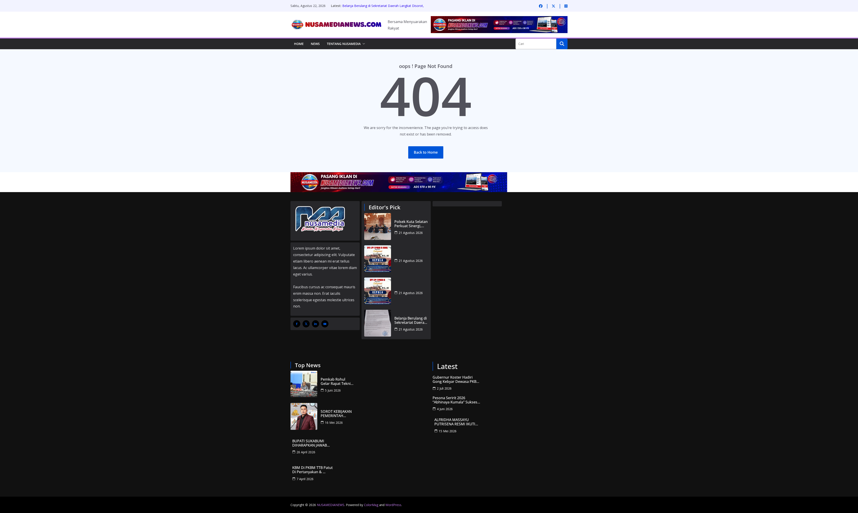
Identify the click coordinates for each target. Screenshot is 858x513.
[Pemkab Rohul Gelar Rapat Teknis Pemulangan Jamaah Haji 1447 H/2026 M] (303, 384)
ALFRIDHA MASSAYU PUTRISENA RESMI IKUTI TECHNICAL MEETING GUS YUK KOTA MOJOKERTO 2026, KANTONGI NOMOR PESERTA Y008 (456, 422)
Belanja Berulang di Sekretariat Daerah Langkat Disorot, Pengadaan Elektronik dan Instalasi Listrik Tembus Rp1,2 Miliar (410, 320)
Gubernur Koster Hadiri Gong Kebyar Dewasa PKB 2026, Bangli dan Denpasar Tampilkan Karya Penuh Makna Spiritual (455, 379)
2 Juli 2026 (444, 388)
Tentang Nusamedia (344, 44)
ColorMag (371, 505)
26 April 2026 (306, 452)
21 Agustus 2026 (411, 233)
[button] (363, 44)
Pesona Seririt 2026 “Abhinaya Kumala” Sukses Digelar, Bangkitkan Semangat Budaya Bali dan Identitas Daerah (455, 400)
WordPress (393, 505)
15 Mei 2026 (447, 431)
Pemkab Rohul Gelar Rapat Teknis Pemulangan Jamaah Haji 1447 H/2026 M (336, 381)
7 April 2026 (305, 479)
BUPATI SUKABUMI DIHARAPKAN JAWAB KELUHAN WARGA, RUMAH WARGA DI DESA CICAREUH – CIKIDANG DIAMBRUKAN (314, 443)
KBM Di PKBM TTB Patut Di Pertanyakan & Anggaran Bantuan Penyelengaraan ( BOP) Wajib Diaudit (313, 470)
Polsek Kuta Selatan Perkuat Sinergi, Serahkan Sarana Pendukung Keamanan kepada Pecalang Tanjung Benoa (411, 224)
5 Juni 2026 (333, 390)
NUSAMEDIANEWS (330, 505)
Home (299, 44)
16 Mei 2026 (334, 422)
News (315, 44)
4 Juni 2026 (445, 409)
